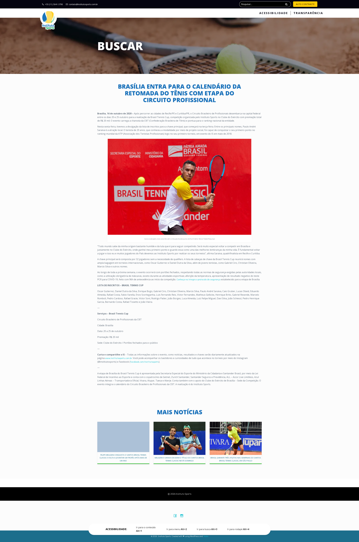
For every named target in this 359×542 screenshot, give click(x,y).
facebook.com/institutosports (144, 361)
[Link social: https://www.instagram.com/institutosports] (183, 515)
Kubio (206, 536)
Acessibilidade (273, 13)
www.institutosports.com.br (118, 358)
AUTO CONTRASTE (305, 4)
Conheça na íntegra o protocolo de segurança (198, 279)
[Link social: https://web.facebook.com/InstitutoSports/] (176, 515)
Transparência (308, 13)
